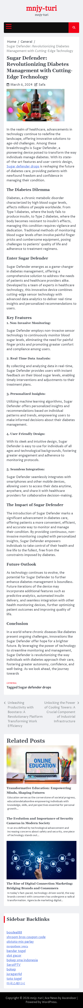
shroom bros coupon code (26, 937)
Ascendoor (69, 998)
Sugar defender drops (23, 166)
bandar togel (16, 951)
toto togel (14, 979)
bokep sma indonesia (22, 960)
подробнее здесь (17, 946)
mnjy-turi (41, 8)
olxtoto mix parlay (20, 942)
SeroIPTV (13, 965)
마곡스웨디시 (16, 983)
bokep (11, 969)
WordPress (49, 1002)
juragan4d (14, 974)
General (12, 683)
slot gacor (14, 956)
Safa (42, 85)
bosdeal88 (14, 932)
